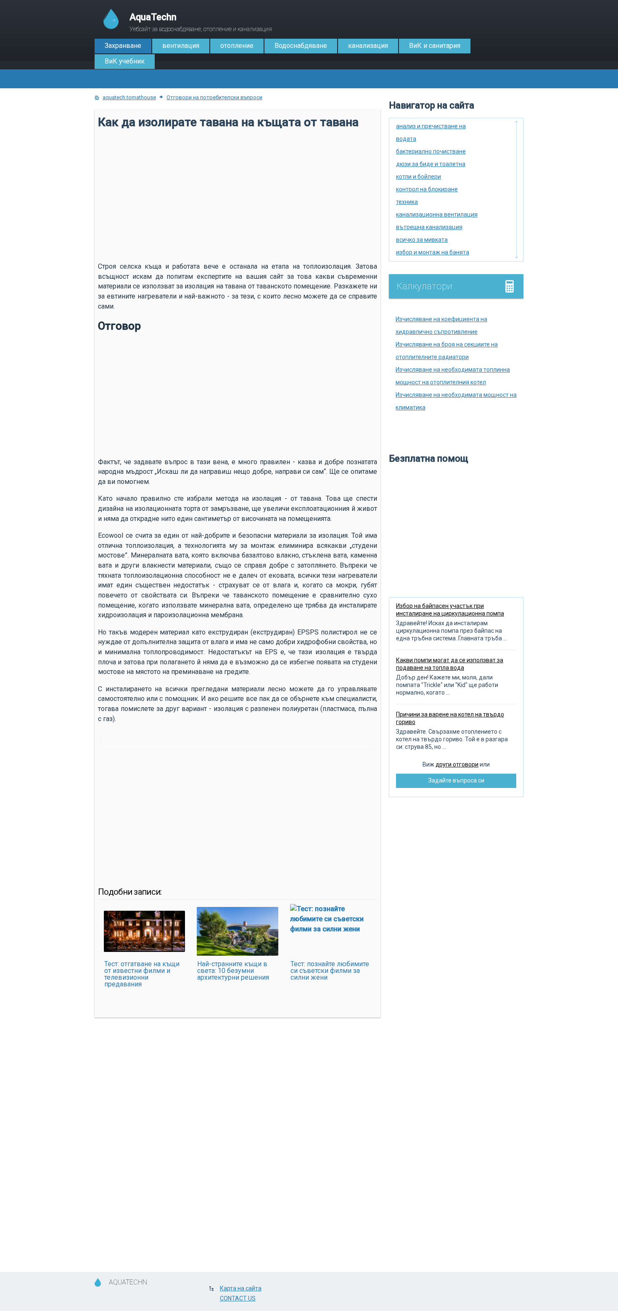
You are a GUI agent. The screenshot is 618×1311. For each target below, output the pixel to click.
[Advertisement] (237, 194)
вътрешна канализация (429, 227)
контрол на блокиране (427, 189)
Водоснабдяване (301, 46)
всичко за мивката (422, 239)
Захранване (123, 46)
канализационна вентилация (437, 214)
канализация (368, 46)
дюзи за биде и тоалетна (430, 164)
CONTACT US (238, 1298)
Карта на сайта (240, 1288)
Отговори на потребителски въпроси (214, 97)
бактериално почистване (431, 151)
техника (407, 201)
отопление (237, 46)
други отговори (457, 764)
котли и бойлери (418, 176)
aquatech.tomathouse (129, 97)
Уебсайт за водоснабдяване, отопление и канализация (200, 22)
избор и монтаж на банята (432, 252)
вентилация (180, 46)
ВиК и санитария (434, 46)
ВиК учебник (125, 61)
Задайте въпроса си (456, 780)
